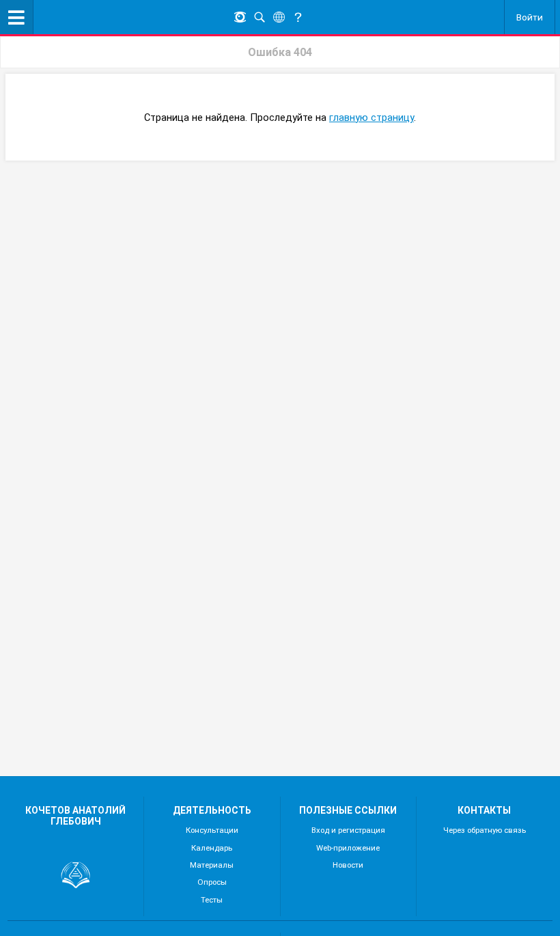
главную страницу (371, 117)
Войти (529, 17)
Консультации (212, 830)
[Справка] (297, 17)
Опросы (212, 882)
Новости (348, 865)
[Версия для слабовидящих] (239, 17)
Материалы (212, 865)
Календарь (211, 848)
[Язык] (278, 17)
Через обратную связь (484, 830)
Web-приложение (348, 848)
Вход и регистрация (348, 830)
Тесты (212, 900)
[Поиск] (259, 17)
